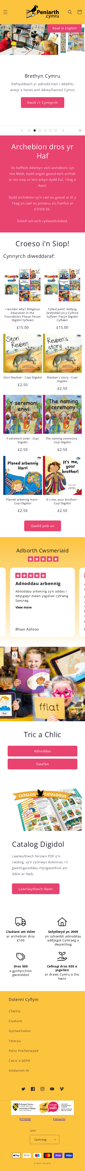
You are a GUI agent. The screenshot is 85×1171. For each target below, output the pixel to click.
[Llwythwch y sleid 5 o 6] (50, 130)
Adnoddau (42, 751)
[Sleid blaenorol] (22, 130)
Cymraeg (40, 1139)
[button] (5, 12)
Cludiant (15, 1021)
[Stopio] (80, 130)
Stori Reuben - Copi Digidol (22, 377)
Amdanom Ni (19, 1070)
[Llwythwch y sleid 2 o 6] (34, 130)
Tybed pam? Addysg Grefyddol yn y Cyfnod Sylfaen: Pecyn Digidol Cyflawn (62, 314)
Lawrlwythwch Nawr (36, 889)
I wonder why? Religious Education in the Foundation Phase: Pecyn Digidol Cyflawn (23, 314)
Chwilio (14, 1011)
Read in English (64, 28)
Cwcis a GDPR (19, 1060)
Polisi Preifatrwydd (23, 1051)
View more (23, 607)
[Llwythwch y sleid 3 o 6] (39, 130)
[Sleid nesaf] (63, 130)
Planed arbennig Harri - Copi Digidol (22, 501)
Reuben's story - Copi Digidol (62, 379)
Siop (42, 95)
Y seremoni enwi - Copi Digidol (23, 440)
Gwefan (42, 764)
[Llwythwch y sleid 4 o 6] (45, 130)
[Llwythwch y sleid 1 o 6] (29, 130)
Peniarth (46, 1163)
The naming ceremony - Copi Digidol (62, 440)
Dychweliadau (20, 1031)
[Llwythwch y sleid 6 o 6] (55, 130)
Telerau (15, 1041)
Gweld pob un (42, 526)
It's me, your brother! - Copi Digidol (62, 501)
